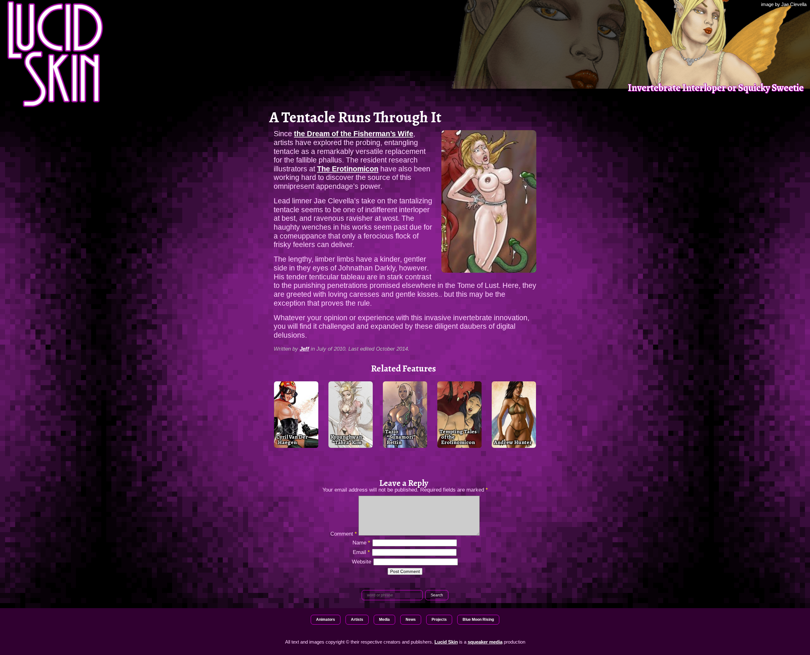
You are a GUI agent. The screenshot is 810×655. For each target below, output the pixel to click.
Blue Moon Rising (478, 619)
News (411, 619)
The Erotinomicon (347, 169)
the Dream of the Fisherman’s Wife (353, 134)
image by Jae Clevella (784, 4)
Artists (357, 619)
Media (384, 619)
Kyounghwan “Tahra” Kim (346, 439)
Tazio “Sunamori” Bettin (400, 437)
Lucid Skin (446, 642)
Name (361, 542)
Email (361, 552)
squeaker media (485, 642)
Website (361, 561)
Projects (439, 619)
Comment (343, 534)
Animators (325, 619)
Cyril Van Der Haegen (292, 439)
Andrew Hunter (513, 442)
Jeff (304, 349)
